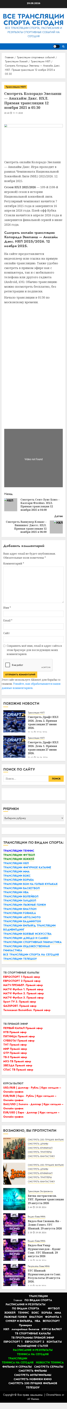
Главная (17, 1300)
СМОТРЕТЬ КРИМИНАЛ (40, 1148)
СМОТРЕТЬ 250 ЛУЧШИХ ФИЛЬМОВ (47, 1139)
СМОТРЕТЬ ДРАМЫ (38, 1143)
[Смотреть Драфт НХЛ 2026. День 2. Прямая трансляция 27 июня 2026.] (14, 721)
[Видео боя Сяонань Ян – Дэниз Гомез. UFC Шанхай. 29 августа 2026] (14, 1224)
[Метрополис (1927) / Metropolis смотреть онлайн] (14, 1148)
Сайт (6, 633)
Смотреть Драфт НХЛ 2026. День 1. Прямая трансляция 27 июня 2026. (43, 748)
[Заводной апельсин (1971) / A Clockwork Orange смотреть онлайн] (14, 1174)
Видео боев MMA (36, 1216)
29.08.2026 (41, 1207)
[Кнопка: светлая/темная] (56, 46)
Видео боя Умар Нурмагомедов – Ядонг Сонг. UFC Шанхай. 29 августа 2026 (44, 1251)
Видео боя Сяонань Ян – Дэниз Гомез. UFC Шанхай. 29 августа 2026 (45, 1224)
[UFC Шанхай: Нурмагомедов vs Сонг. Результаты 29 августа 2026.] (14, 1275)
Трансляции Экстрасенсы (40, 1191)
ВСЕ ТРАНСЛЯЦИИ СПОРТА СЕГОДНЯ (33, 19)
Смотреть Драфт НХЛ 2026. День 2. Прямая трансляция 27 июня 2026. (43, 722)
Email (7, 620)
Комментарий (13, 563)
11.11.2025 (18, 113)
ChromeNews (53, 1395)
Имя (7, 607)
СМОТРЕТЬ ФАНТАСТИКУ (41, 1156)
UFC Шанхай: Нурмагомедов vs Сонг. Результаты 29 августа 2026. (44, 1276)
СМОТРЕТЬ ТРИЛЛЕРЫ (40, 1152)
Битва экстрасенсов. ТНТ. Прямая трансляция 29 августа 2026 (46, 1199)
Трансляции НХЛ (16, 86)
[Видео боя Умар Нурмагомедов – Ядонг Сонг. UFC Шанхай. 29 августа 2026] (14, 1250)
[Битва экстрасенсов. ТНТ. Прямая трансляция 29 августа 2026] (14, 1199)
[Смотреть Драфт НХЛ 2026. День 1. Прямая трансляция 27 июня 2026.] (14, 747)
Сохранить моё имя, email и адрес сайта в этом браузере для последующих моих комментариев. (34, 650)
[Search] (63, 46)
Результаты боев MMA (39, 1266)
